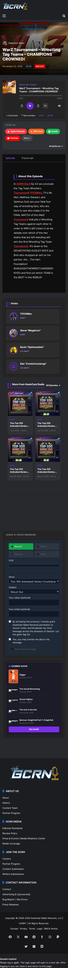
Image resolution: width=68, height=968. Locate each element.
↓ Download (12, 115)
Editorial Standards (12, 828)
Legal (39, 928)
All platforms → (56, 146)
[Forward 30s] (38, 105)
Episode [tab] (10, 158)
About (5, 797)
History (6, 803)
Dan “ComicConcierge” (33, 363)
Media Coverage (11, 843)
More (27, 138)
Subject (13, 587)
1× (45, 105)
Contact (6, 889)
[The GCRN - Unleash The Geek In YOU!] (14, 6)
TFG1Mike (36, 192)
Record (18, 546)
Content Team (10, 808)
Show (12, 577)
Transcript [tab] (27, 158)
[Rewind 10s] (21, 105)
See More (34, 729)
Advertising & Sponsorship (16, 894)
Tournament (21, 192)
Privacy (23, 928)
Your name (19, 597)
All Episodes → (53, 385)
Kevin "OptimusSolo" (32, 347)
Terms (32, 928)
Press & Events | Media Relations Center (23, 838)
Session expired (8, 959)
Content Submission (13, 869)
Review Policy (9, 833)
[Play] (30, 105)
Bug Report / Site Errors (15, 899)
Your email (19, 609)
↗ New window (28, 115)
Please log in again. (10, 962)
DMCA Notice (51, 928)
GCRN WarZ (24, 183)
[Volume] (59, 105)
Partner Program (11, 813)
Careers (6, 858)
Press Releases (10, 904)
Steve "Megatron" (30, 330)
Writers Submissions (13, 874)
